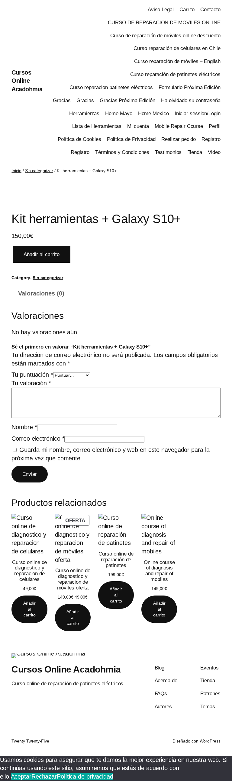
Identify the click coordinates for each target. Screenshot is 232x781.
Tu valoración (31, 383)
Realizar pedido (178, 139)
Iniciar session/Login (198, 113)
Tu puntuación (32, 374)
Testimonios (168, 152)
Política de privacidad (85, 776)
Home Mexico (153, 113)
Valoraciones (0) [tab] (41, 293)
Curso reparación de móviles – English (177, 61)
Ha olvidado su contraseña (191, 100)
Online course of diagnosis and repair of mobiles (159, 570)
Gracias (61, 100)
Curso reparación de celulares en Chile (177, 48)
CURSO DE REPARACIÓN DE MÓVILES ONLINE (164, 22)
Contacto (210, 9)
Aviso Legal (161, 9)
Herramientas (84, 113)
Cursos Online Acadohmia (27, 80)
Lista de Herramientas (96, 126)
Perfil (214, 126)
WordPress (210, 741)
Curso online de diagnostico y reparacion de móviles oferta (72, 579)
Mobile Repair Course (179, 126)
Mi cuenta (138, 126)
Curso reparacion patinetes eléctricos (111, 87)
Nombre (24, 427)
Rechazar (44, 776)
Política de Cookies (79, 139)
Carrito (187, 9)
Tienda (195, 152)
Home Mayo (118, 113)
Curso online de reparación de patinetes (116, 559)
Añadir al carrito (42, 254)
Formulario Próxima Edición (189, 87)
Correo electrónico (37, 438)
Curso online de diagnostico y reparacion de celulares (29, 570)
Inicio (16, 170)
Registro (210, 139)
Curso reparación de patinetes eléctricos (175, 74)
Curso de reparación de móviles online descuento (165, 35)
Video (214, 152)
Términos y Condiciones (122, 152)
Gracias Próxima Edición (127, 100)
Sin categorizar (39, 170)
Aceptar (21, 776)
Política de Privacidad (131, 139)
